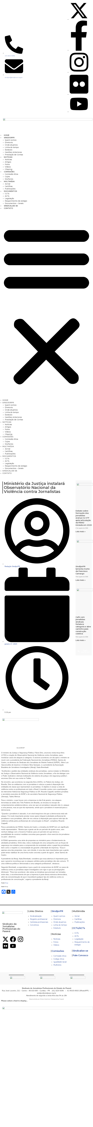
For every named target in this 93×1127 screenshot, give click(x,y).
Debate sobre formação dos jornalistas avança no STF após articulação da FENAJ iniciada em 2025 (84, 518)
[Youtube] (13, 946)
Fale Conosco (80, 955)
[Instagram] (20, 939)
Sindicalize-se (80, 950)
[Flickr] (5, 946)
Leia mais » (80, 531)
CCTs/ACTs (79, 928)
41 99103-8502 (73, 991)
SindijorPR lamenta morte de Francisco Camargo (83, 570)
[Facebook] (13, 939)
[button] (46, 305)
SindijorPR (57, 911)
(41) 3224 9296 (58, 991)
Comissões (58, 951)
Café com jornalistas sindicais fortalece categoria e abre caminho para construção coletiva (83, 625)
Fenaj (6, 883)
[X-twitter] (5, 939)
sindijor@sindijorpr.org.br (46, 993)
